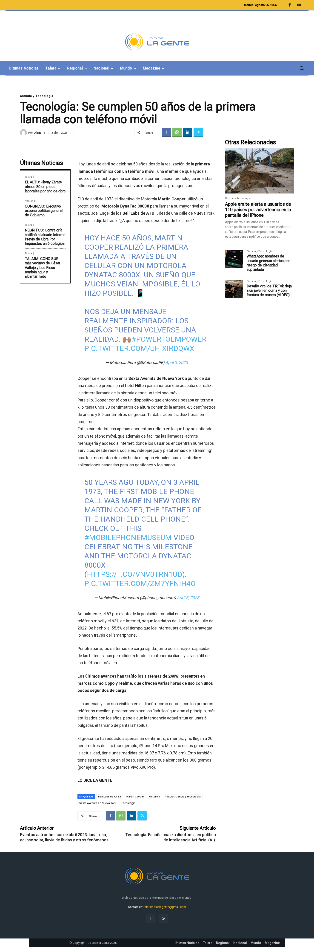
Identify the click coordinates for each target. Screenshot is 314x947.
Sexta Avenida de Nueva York (97, 803)
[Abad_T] (24, 132)
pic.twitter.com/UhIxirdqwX (139, 348)
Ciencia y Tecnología (36, 95)
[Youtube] (299, 5)
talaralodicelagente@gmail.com (165, 907)
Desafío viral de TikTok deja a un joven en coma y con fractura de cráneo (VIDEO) (269, 290)
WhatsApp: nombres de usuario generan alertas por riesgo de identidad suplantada (268, 263)
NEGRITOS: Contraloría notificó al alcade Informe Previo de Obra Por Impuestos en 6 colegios (45, 237)
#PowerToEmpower (168, 339)
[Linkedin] (187, 132)
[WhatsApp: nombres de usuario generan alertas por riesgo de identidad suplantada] (234, 259)
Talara (28, 177)
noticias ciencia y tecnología (183, 796)
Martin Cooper (135, 796)
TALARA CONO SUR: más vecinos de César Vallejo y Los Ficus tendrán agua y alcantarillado (42, 268)
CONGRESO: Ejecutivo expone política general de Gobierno (44, 210)
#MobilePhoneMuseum (128, 537)
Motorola (154, 796)
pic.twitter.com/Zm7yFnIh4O (140, 583)
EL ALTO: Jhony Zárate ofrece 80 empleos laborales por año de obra (45, 186)
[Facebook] (166, 132)
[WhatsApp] (177, 132)
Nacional (30, 201)
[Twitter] (198, 132)
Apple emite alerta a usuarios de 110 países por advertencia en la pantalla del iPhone (258, 209)
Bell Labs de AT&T (109, 796)
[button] (301, 68)
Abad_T (39, 132)
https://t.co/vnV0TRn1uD (134, 574)
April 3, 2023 (176, 362)
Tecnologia (128, 803)
